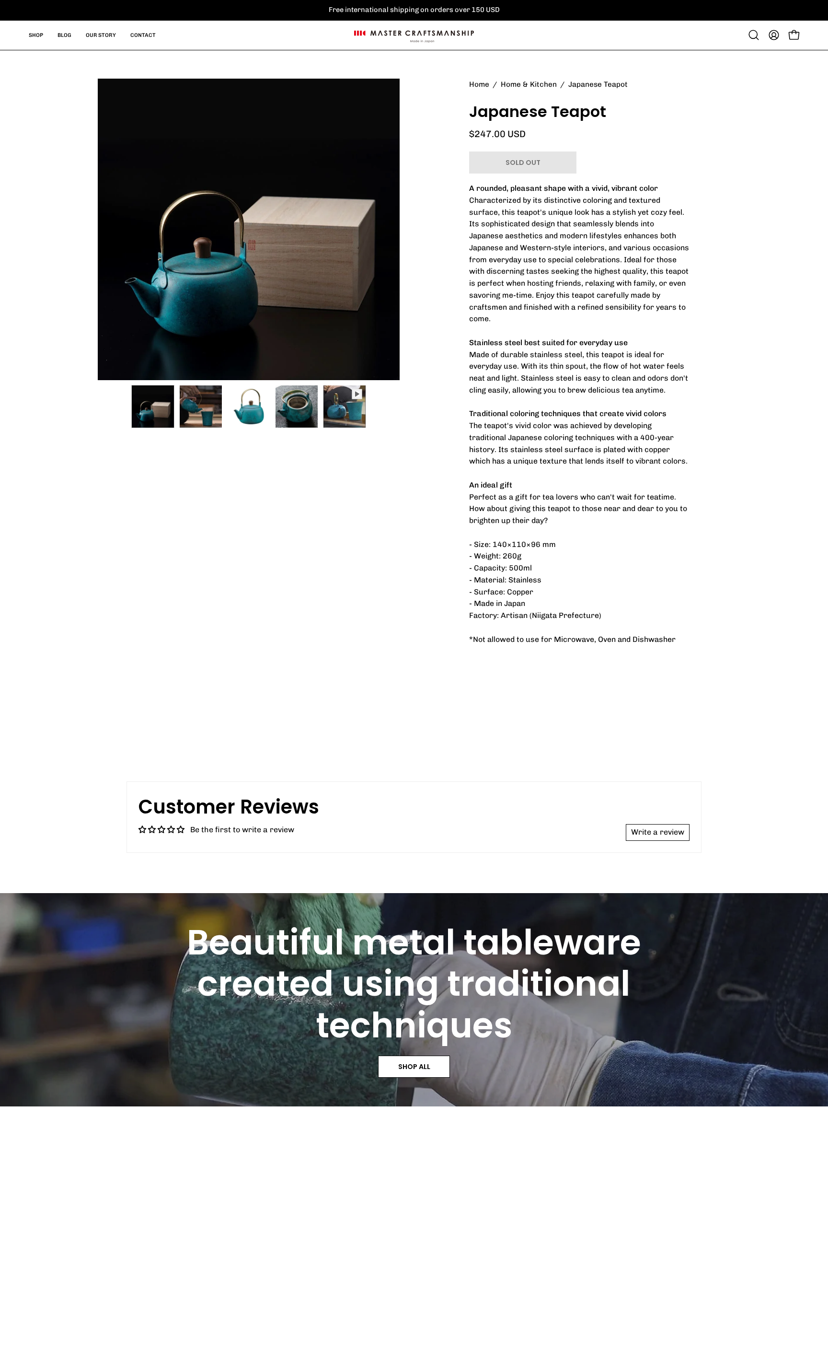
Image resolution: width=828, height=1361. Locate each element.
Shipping (441, 1248)
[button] (754, 35)
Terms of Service (457, 1266)
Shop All (414, 1066)
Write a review (657, 832)
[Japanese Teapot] (152, 406)
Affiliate (570, 1248)
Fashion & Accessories (339, 1248)
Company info (581, 1266)
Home (479, 84)
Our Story (573, 1231)
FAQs (434, 1231)
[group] (414, 10)
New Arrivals (319, 1231)
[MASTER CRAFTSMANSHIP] (414, 35)
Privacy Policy (582, 1283)
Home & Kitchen (529, 84)
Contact (440, 1283)
